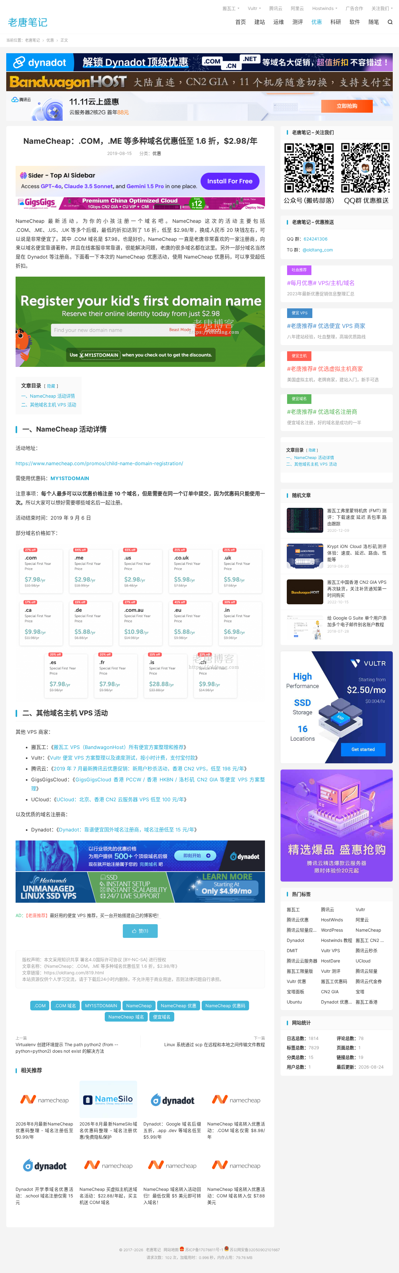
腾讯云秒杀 (366, 950)
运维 (278, 22)
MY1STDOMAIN (101, 1005)
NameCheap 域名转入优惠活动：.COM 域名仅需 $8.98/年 (236, 1130)
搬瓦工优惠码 (334, 981)
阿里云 (297, 8)
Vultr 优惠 (296, 981)
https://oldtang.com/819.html (74, 972)
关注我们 (380, 8)
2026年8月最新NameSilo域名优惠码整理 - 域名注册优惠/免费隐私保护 (108, 1130)
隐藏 (51, 386)
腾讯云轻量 (366, 971)
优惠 (316, 22)
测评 (297, 22)
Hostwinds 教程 (336, 940)
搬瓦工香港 (366, 1001)
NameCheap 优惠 (178, 1005)
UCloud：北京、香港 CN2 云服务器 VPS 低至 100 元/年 (120, 799)
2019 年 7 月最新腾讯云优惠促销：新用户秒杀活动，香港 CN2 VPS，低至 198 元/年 (149, 768)
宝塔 (360, 991)
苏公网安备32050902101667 (254, 1249)
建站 (259, 22)
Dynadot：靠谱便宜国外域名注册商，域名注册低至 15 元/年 (126, 829)
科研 (335, 22)
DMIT (292, 950)
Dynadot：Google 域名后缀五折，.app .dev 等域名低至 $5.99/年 (172, 1130)
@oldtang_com (318, 249)
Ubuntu (294, 1001)
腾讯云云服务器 (302, 960)
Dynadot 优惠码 (336, 1001)
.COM (40, 1005)
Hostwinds (323, 8)
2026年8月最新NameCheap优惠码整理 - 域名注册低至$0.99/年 (44, 1130)
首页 (240, 22)
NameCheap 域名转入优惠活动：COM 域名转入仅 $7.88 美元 (236, 1195)
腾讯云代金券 (369, 981)
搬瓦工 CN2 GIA (371, 940)
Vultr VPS (330, 950)
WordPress (332, 930)
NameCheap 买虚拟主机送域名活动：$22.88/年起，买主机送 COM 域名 (108, 1195)
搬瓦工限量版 (300, 971)
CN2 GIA (330, 991)
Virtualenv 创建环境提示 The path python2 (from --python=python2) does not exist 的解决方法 (67, 1048)
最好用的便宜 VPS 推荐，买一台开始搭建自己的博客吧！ (105, 915)
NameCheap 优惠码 (225, 1005)
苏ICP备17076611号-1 (203, 1249)
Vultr (252, 8)
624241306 (316, 238)
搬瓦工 (229, 8)
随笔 (373, 22)
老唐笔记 (28, 22)
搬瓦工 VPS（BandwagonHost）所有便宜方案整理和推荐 (119, 747)
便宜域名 (162, 1016)
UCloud (363, 960)
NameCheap (139, 1005)
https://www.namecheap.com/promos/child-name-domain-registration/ (99, 463)
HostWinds (332, 919)
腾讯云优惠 (298, 919)
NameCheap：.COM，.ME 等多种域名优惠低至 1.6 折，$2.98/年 (140, 141)
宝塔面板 (295, 991)
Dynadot (295, 940)
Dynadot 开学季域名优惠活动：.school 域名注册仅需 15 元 (44, 1195)
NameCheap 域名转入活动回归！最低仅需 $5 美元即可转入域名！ (172, 1195)
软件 (354, 22)
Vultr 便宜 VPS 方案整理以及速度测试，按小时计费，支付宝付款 (122, 758)
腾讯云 (275, 8)
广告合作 (354, 8)
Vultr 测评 (330, 971)
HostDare (330, 960)
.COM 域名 (65, 1005)
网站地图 (171, 1249)
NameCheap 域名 (126, 1016)
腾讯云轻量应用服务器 (302, 930)
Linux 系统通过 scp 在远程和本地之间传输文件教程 (214, 1044)
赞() (140, 931)
